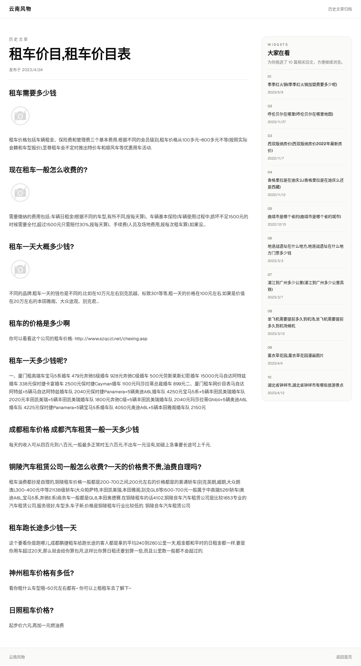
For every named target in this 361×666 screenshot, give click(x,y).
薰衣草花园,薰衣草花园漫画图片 (296, 355)
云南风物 (20, 9)
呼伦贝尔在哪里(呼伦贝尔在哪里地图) (300, 114)
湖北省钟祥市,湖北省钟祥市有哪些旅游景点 (306, 385)
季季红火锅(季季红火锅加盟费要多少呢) (302, 84)
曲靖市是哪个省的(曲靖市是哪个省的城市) (304, 216)
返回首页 (344, 657)
